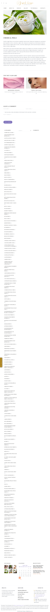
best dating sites (7, 191)
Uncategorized (7, 544)
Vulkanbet (6, 546)
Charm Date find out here (9, 248)
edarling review (7, 323)
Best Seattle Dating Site (9, 200)
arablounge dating (8, 160)
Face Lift (20, 595)
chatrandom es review (8, 252)
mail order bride (7, 421)
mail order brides (7, 423)
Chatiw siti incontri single (9, 250)
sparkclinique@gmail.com (40, 594)
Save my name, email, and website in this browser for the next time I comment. (20, 112)
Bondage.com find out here (10, 225)
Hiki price (6, 376)
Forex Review (6, 346)
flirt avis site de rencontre (9, 344)
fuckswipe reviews (7, 362)
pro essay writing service (9, 488)
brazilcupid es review (8, 236)
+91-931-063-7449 (38, 596)
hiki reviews (6, 378)
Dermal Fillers (21, 594)
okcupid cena (7, 460)
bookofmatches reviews (9, 229)
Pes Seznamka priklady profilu (10, 480)
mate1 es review (7, 431)
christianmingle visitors (9, 273)
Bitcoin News (7, 216)
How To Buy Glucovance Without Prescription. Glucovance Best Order (38, 566)
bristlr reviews (7, 238)
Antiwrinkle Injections (23, 592)
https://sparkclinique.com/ (19, 605)
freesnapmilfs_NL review (9, 348)
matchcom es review (8, 429)
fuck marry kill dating (9, 359)
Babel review (6, 172)
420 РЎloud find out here (9, 138)
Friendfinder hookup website (10, 350)
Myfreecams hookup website (10, 447)
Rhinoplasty (21, 597)
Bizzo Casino (7, 218)
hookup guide (7, 380)
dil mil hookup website (9, 314)
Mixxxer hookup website (9, 439)
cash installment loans (9, 242)
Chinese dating (7, 259)
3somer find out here (8, 132)
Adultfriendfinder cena (9, 142)
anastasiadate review (8, 154)
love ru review (7, 413)
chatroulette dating (8, 255)
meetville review (7, 433)
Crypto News (6, 299)
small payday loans (8, 506)
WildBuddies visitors (8, 550)
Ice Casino (6, 388)
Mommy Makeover (22, 590)
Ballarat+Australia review (9, 187)
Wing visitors (7, 552)
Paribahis (6, 469)
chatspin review (7, 257)
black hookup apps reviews (9, 220)
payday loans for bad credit (10, 471)
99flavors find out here (9, 140)
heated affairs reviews (8, 374)
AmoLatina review (7, 152)
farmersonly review (8, 338)
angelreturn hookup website (10, 157)
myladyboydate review (9, 449)
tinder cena (6, 536)
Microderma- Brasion (14, 90)
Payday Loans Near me (8, 475)
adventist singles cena (9, 144)
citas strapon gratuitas (9, 278)
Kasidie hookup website (9, 401)
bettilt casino (7, 206)
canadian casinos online (9, 240)
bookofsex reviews (8, 231)
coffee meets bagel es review (10, 280)
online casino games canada (10, 462)
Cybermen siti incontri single (10, 301)
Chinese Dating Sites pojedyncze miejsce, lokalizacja (8, 263)
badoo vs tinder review (9, 179)
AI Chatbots (6, 150)
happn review (7, 369)
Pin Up (5, 484)
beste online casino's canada (10, 202)
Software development (9, 508)
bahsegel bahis (7, 185)
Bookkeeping (7, 227)
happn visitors (7, 372)
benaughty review (8, 189)
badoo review (7, 175)
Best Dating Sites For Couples (10, 193)
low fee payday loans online (10, 415)
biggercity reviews (8, 210)
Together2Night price (8, 538)
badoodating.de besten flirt (10, 181)
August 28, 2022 (37, 568)
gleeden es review (7, 364)
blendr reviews (7, 223)
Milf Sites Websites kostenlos (10, 435)
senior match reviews (8, 497)
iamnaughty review (8, 386)
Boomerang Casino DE (8, 234)
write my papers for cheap (9, 555)
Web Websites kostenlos (9, 548)
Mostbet (6, 441)
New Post (6, 451)
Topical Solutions (36, 90)
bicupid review (7, 208)
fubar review (7, 357)
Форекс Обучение (8, 557)
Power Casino (7, 486)
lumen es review (7, 419)
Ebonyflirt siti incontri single (10, 320)
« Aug (20, 579)
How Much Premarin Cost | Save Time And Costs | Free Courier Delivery (39, 571)
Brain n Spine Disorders (23, 599)
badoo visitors (7, 177)
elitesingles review (8, 326)
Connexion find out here (9, 289)
